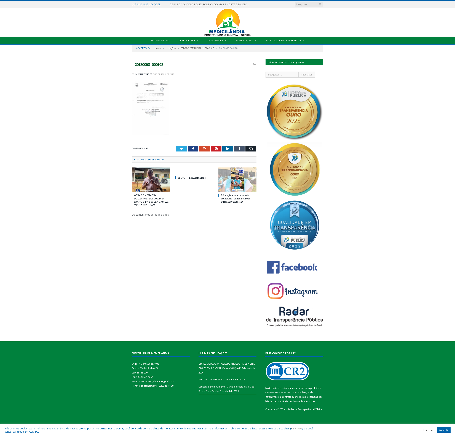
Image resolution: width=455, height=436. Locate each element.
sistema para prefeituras (309, 388)
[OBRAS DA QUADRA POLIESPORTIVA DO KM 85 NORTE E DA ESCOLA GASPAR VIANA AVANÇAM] (151, 179)
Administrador (144, 74)
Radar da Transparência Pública (305, 409)
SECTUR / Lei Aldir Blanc (192, 177)
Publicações (244, 40)
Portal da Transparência (283, 40)
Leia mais (296, 428)
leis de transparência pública (281, 401)
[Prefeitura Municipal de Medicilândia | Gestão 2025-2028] (227, 21)
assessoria (290, 392)
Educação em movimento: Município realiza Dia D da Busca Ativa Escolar (235, 198)
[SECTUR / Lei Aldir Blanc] (194, 171)
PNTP (280, 409)
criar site (287, 388)
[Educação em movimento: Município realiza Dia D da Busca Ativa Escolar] (237, 179)
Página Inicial (160, 40)
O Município (187, 40)
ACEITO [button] (443, 429)
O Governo (215, 40)
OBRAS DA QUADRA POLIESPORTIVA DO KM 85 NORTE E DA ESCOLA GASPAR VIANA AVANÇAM (210, 4)
